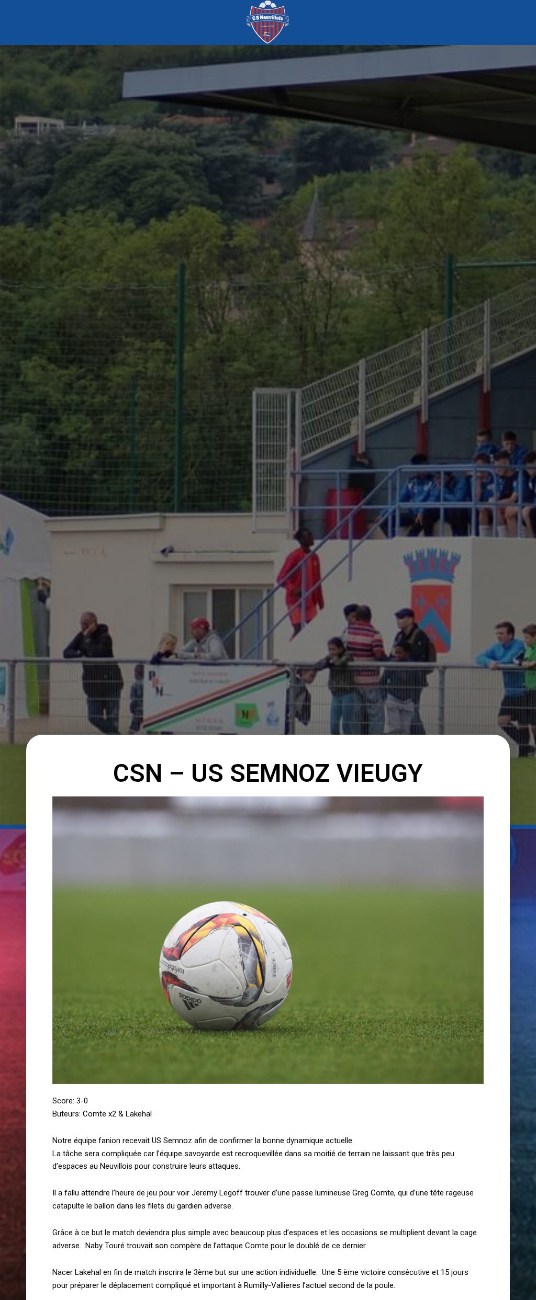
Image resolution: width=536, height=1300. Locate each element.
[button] (67, 22)
